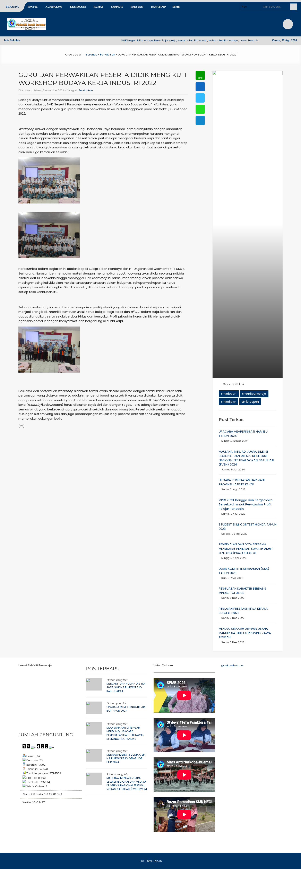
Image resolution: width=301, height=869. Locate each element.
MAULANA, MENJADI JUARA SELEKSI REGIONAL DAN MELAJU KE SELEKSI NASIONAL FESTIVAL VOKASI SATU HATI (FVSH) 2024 (246, 458)
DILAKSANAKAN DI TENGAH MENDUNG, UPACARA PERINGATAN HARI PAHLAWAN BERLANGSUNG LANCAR (125, 733)
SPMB (176, 6)
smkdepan (228, 394)
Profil (33, 6)
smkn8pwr (228, 402)
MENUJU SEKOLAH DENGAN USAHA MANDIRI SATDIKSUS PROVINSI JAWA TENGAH (245, 632)
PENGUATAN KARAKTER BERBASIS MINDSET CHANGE (242, 590)
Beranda (12, 6)
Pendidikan (107, 55)
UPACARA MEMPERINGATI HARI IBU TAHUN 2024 (125, 709)
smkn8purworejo (254, 394)
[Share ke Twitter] (200, 98)
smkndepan (250, 402)
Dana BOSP (158, 6)
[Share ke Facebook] (200, 86)
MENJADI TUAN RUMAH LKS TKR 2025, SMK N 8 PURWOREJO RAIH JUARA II (126, 687)
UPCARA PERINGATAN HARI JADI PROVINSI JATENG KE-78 (242, 482)
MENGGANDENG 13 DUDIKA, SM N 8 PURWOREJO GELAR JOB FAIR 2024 (125, 758)
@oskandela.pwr (232, 665)
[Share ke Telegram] (200, 120)
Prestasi (137, 6)
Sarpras (117, 6)
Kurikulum (53, 6)
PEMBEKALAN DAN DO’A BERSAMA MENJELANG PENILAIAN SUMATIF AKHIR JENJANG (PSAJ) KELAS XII (246, 548)
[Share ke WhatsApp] (200, 109)
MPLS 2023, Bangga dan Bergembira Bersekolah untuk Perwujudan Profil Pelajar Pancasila (246, 504)
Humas (98, 6)
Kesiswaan (78, 6)
